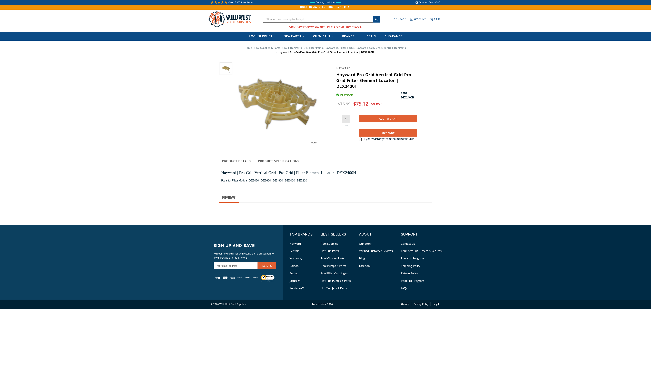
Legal (436, 304)
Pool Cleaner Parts (332, 258)
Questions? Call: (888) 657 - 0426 (325, 7)
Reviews (228, 197)
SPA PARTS (292, 36)
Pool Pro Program (412, 281)
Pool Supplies (260, 36)
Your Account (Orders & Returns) (421, 251)
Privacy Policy (421, 304)
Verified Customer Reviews (376, 251)
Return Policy (409, 273)
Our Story (365, 244)
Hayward (295, 244)
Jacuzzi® (295, 281)
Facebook (365, 266)
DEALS (371, 36)
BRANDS (348, 36)
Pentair (294, 251)
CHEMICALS (321, 36)
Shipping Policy (410, 266)
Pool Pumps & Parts (333, 266)
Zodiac (294, 273)
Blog (362, 258)
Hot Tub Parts (330, 251)
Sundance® (297, 288)
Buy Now (387, 133)
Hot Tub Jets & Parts (334, 288)
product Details (236, 161)
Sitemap (404, 304)
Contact (400, 19)
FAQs (404, 288)
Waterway (296, 258)
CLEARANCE (393, 36)
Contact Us (408, 244)
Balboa (294, 266)
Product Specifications (278, 161)
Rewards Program (412, 258)
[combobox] (321, 19)
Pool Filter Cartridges (334, 273)
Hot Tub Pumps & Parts (336, 281)
